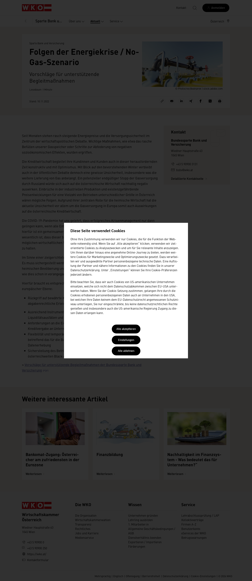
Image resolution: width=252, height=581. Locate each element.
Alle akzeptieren (126, 329)
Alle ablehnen (126, 351)
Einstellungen (126, 340)
